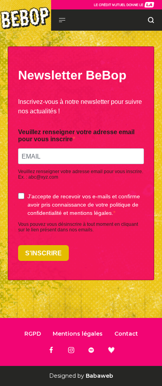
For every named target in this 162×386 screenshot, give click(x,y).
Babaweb (99, 375)
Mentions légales (78, 333)
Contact (126, 333)
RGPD (32, 333)
